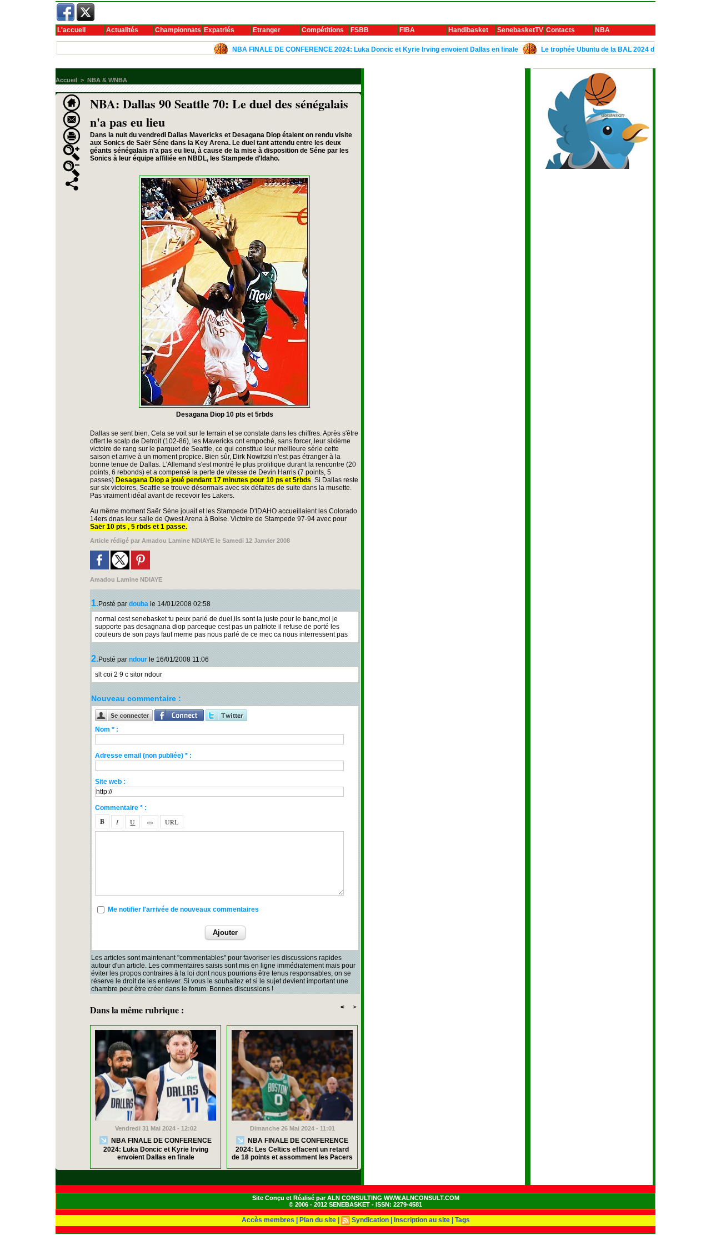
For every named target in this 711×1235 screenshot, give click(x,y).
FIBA (407, 30)
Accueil (66, 80)
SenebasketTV (520, 30)
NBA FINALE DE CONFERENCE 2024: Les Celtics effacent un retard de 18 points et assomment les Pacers (292, 1149)
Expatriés (219, 30)
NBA (602, 30)
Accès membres (268, 1220)
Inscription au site (422, 1220)
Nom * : (106, 729)
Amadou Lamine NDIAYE (178, 540)
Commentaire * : (121, 808)
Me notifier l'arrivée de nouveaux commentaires (183, 909)
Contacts (560, 30)
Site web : (110, 782)
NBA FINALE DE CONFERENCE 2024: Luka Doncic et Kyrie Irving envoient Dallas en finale (350, 49)
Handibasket (468, 30)
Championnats (178, 30)
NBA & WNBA (107, 80)
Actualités (122, 30)
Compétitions (323, 30)
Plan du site (317, 1220)
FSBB (360, 30)
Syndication (370, 1220)
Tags (462, 1220)
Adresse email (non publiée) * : (143, 755)
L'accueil (71, 30)
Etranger (267, 30)
